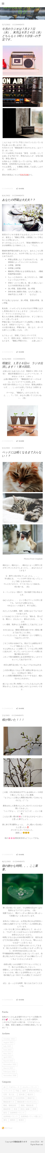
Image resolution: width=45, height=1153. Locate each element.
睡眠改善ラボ (8, 1102)
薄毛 (5, 1120)
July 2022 (7, 1046)
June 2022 (7, 1050)
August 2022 (8, 1042)
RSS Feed (8, 1128)
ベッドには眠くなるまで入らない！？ (21, 453)
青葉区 (21, 1120)
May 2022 (7, 1053)
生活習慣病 (19, 1098)
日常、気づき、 (9, 1094)
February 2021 (9, 1072)
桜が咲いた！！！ (13, 719)
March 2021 (8, 1068)
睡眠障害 (7, 1109)
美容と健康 (24, 1109)
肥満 (34, 1109)
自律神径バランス (17, 1113)
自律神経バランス (10, 1116)
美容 (15, 1109)
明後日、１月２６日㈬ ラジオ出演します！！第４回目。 (22, 364)
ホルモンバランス (29, 1087)
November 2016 (9, 1075)
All (4, 1087)
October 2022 (9, 1039)
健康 (24, 1091)
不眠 (17, 1091)
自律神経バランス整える (31, 1116)
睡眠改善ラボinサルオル (27, 1102)
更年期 (21, 1094)
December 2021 (9, 1064)
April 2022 (7, 1057)
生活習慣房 (7, 1098)
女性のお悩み (34, 1091)
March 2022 (8, 1061)
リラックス (7, 1091)
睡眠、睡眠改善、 (10, 1105)
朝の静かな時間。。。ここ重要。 (20, 867)
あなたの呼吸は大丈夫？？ (18, 199)
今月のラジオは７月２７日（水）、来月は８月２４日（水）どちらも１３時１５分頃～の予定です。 (22, 34)
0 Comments (18, 24)
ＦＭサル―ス (14, 1087)
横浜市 (30, 1094)
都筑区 (12, 1120)
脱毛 (5, 1113)
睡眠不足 (31, 1098)
